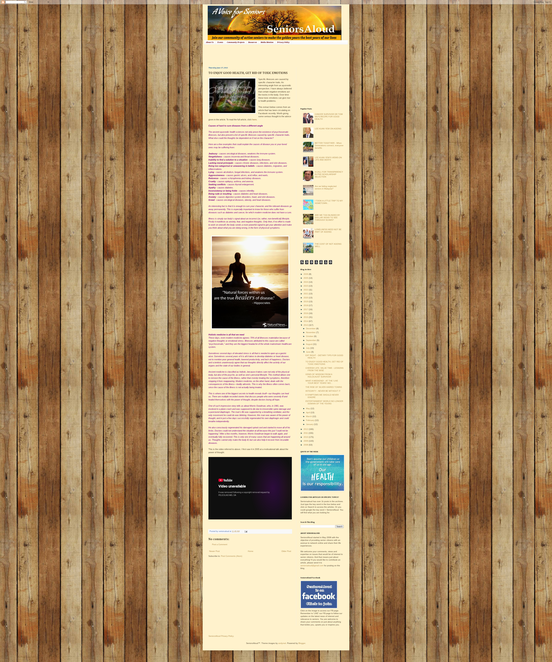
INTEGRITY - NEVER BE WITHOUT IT (323, 391)
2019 (306, 301)
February (310, 420)
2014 (306, 321)
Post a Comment (219, 544)
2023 (306, 286)
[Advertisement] (260, 55)
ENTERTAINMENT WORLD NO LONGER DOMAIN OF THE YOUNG (324, 402)
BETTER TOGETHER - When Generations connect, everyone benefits (329, 145)
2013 (306, 325)
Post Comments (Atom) (231, 556)
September (311, 340)
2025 (306, 278)
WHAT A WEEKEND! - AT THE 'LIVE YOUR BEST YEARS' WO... (321, 382)
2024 (306, 282)
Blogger (301, 643)
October (310, 336)
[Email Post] (245, 531)
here (254, 119)
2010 (306, 437)
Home (250, 551)
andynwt (282, 643)
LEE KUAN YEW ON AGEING (328, 128)
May (308, 408)
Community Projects (236, 42)
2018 (306, 305)
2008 (306, 445)
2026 (306, 274)
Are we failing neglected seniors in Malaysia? (326, 187)
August (309, 344)
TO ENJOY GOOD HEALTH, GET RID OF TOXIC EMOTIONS (324, 363)
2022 (306, 290)
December (311, 328)
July (308, 348)
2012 (306, 429)
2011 (306, 433)
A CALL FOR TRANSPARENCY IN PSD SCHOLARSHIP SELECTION (329, 174)
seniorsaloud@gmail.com (311, 565)
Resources (252, 42)
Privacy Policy (283, 42)
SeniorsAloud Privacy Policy (221, 636)
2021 (306, 293)
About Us (210, 42)
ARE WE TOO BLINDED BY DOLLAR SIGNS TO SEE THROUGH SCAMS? (327, 217)
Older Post (286, 551)
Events (220, 42)
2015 (306, 317)
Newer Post (214, 551)
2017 (306, 309)
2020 (306, 297)
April (308, 412)
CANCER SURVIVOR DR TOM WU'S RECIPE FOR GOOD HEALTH (329, 116)
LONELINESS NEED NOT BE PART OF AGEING (328, 230)
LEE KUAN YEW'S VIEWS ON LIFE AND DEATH (328, 158)
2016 (306, 313)
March (309, 416)
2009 (306, 441)
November (311, 332)
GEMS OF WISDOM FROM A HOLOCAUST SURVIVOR (318, 375)
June (308, 352)
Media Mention (267, 42)
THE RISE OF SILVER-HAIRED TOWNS (323, 387)
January (310, 424)
